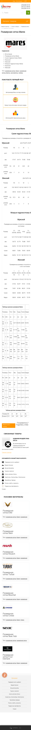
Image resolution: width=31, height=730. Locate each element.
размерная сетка (10, 71)
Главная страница (6, 452)
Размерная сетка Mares (12, 56)
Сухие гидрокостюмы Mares (13, 58)
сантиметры (14, 73)
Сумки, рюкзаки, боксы (11, 474)
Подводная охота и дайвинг (12, 462)
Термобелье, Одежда (10, 480)
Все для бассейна (9, 468)
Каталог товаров (9, 21)
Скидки (4, 489)
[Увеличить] (15, 44)
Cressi (22, 620)
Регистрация (19, 1)
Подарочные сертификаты (12, 486)
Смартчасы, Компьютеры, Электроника (15, 477)
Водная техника (9, 465)
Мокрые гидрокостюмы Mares (14, 64)
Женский (7, 62)
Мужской (7, 60)
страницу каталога (18, 445)
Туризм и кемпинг (9, 471)
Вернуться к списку (6, 425)
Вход (14, 1)
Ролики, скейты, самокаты (12, 483)
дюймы (21, 73)
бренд (17, 71)
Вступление (8, 54)
